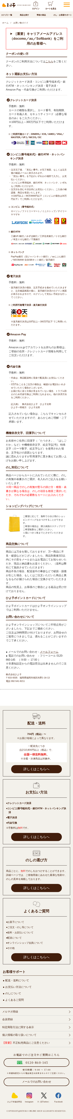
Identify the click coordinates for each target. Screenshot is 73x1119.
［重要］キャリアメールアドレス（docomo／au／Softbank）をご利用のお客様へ (36, 38)
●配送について (14, 937)
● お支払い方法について (17, 986)
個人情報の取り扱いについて (19, 1034)
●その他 (10, 948)
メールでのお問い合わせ (36, 1081)
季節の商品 (41, 15)
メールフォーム (49, 651)
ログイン (35, 8)
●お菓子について (15, 922)
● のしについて (12, 993)
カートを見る (50, 8)
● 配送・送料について (16, 980)
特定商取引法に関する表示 (18, 1027)
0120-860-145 (37, 1062)
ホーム (5, 23)
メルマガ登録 (10, 1011)
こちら (49, 61)
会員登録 (7, 1019)
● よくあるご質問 (13, 999)
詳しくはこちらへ (36, 769)
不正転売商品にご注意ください (26, 1042)
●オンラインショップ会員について (24, 942)
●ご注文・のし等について (19, 927)
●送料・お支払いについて (19, 932)
